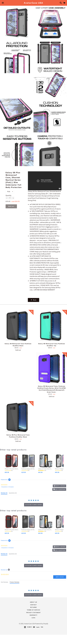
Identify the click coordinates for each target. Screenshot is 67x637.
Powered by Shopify (41, 624)
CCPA (33, 618)
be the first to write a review (33, 504)
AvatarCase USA (33, 2)
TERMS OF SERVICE (33, 610)
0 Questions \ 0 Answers (7, 487)
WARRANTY (33, 615)
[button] (59, 489)
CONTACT (33, 605)
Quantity (8, 195)
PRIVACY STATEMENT (33, 612)
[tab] (4, 493)
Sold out (11, 206)
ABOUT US (33, 602)
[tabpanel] (33, 593)
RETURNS (33, 607)
